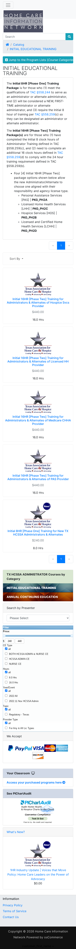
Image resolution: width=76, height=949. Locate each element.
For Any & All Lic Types (21, 728)
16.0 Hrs (13, 682)
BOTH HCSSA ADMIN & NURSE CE (28, 654)
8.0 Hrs (13, 677)
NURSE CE (15, 664)
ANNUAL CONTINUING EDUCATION (32, 597)
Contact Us (11, 917)
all (9, 649)
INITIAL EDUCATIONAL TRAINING (33, 49)
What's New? (16, 832)
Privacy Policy (13, 905)
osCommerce (53, 937)
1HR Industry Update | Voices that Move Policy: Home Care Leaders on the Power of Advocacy (38, 874)
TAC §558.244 (40, 92)
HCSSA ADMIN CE (19, 659)
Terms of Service (14, 911)
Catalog (18, 44)
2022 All (13, 696)
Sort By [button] (15, 258)
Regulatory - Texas (19, 714)
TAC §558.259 (45, 114)
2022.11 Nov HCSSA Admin (24, 701)
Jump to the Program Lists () (40, 60)
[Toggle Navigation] (8, 5)
